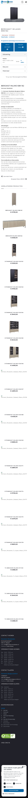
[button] (14, 54)
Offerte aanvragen (7, 46)
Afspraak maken (20, 46)
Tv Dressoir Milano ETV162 (14, 593)
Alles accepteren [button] (13, 790)
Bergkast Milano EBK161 (18, 179)
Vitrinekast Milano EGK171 (14, 465)
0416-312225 (10, 681)
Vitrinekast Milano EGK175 (14, 517)
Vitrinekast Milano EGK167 (14, 389)
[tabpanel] (14, 129)
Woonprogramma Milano (19, 77)
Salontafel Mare (7, 176)
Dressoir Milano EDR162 (14, 236)
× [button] (24, 766)
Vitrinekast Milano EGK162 (14, 287)
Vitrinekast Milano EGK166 (14, 363)
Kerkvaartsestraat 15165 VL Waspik (8, 640)
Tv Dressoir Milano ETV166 (14, 619)
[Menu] (26, 2)
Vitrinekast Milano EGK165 (14, 338)
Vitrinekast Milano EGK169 (14, 440)
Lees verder (12, 777)
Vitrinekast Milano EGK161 (14, 261)
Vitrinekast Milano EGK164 (14, 312)
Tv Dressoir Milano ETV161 (14, 568)
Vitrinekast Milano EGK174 (14, 491)
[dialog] (14, 781)
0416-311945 (10, 646)
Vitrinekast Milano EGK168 (14, 414)
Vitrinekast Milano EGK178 (14, 542)
